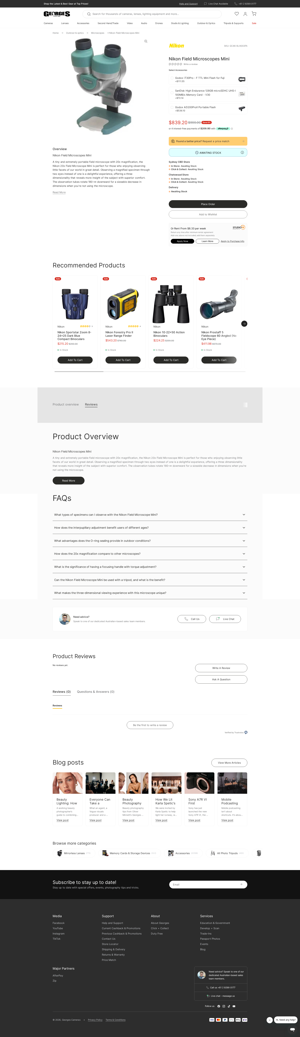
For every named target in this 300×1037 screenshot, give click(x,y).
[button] (57, 14)
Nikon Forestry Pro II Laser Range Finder (119, 334)
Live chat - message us (223, 996)
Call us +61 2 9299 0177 (222, 987)
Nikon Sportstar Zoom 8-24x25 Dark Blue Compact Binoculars (74, 336)
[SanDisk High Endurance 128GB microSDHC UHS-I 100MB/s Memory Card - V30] (241, 94)
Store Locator (110, 944)
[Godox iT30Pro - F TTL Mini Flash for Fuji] (241, 79)
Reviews (91, 404)
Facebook (59, 922)
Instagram (59, 933)
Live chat (228, 619)
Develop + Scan (209, 928)
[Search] (90, 14)
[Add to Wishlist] (94, 279)
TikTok (56, 938)
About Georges (160, 922)
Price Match (109, 959)
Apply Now (182, 241)
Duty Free (157, 933)
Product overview (66, 404)
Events (204, 944)
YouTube (58, 928)
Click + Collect (160, 928)
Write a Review (221, 668)
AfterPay (58, 975)
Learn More (207, 241)
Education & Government (215, 922)
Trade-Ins (205, 933)
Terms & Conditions (115, 1019)
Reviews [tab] (57, 705)
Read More (59, 192)
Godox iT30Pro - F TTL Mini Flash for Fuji (200, 77)
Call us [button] (195, 619)
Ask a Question (221, 679)
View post (63, 820)
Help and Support (188, 3)
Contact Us (108, 938)
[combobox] (152, 14)
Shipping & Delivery (113, 949)
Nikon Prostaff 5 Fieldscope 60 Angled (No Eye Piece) (218, 336)
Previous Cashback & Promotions (122, 933)
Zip (54, 980)
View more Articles (229, 762)
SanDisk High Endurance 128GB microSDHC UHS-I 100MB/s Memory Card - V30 (205, 92)
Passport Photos (210, 938)
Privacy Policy (95, 1019)
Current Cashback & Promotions (121, 928)
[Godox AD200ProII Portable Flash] (241, 108)
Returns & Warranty (113, 954)
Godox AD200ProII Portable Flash (195, 107)
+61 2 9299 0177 (247, 3)
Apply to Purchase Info (232, 241)
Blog (202, 949)
